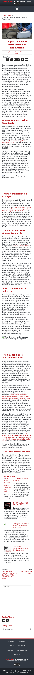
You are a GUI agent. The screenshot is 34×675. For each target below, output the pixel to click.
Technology (21, 645)
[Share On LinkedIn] (15, 59)
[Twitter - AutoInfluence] (18, 3)
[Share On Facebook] (7, 59)
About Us (17, 654)
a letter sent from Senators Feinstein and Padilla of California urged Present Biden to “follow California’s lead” (16, 396)
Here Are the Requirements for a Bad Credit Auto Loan (21, 548)
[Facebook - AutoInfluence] (15, 3)
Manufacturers (22, 650)
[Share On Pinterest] (22, 59)
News (17, 53)
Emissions (27, 51)
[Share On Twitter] (11, 59)
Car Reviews (22, 641)
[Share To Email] (26, 59)
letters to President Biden (20, 246)
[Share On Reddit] (18, 59)
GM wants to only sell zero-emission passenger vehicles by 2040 (16, 435)
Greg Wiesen (9, 51)
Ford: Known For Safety (26, 571)
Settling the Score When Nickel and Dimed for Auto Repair (21, 525)
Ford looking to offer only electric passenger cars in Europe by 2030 (16, 439)
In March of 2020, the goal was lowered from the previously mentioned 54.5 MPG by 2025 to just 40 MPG (16, 209)
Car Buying (10, 641)
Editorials (10, 650)
